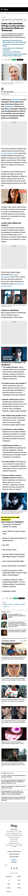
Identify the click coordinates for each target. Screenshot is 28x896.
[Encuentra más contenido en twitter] (6, 60)
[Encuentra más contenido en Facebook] (2, 60)
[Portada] (14, 828)
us (8, 880)
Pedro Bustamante (8, 91)
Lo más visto (6, 612)
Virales (9, 887)
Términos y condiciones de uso (14, 851)
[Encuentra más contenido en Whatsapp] (9, 60)
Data (19, 880)
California (7, 13)
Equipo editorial (14, 829)
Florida (2, 13)
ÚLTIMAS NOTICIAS (7, 773)
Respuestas (9, 876)
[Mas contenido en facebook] (11, 868)
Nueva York (16, 13)
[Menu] (2, 9)
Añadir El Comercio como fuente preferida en (14, 19)
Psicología (21, 13)
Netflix (23, 604)
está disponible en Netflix (9, 153)
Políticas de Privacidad (14, 854)
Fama (9, 884)
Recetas (19, 887)
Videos (19, 876)
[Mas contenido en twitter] (14, 868)
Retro (19, 884)
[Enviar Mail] (2, 91)
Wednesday (17, 604)
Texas (11, 13)
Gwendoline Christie (8, 604)
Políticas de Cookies (14, 856)
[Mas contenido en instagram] (16, 868)
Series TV (6, 606)
